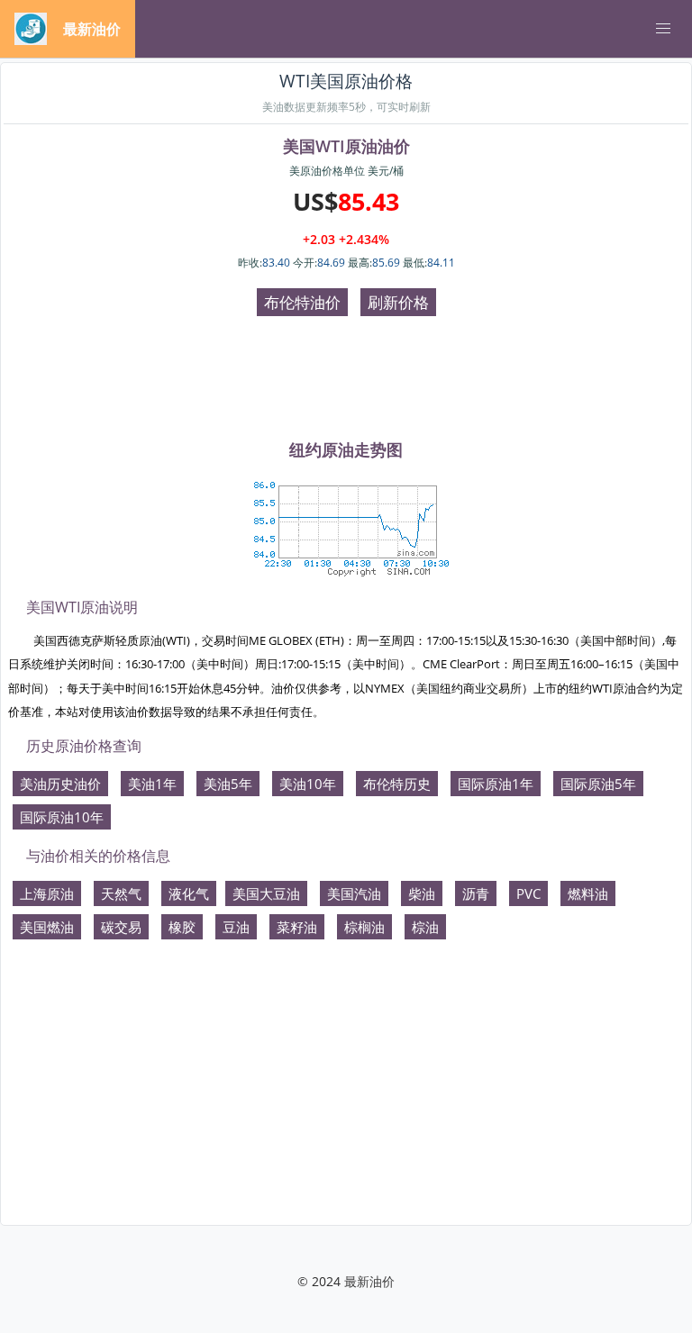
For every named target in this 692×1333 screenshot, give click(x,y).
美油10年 (307, 784)
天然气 (121, 893)
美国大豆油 (266, 893)
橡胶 (182, 927)
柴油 (421, 893)
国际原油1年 (495, 784)
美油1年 (152, 784)
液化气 (188, 893)
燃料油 (588, 893)
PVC (528, 893)
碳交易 (121, 927)
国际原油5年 (598, 784)
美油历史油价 (60, 784)
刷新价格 (398, 302)
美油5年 (228, 784)
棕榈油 (364, 927)
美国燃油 (47, 927)
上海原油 (47, 893)
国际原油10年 (62, 817)
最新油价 (369, 1281)
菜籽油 (297, 927)
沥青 (475, 893)
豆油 (236, 927)
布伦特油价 (302, 302)
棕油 (425, 927)
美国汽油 (354, 893)
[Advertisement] (346, 380)
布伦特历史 (397, 784)
